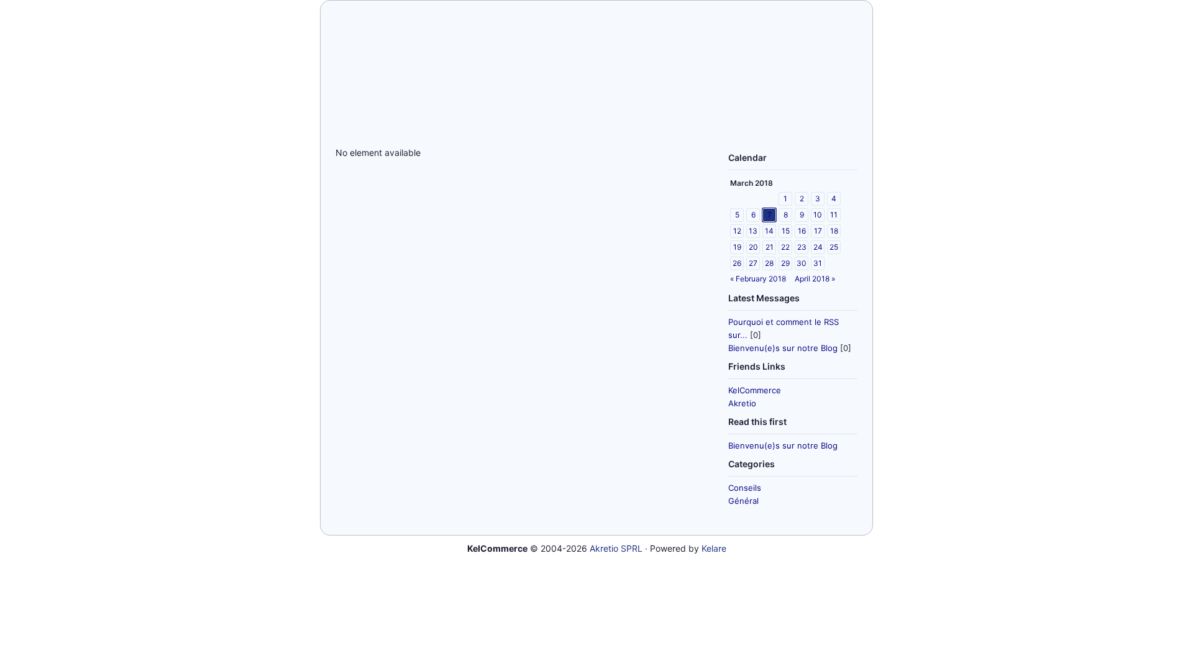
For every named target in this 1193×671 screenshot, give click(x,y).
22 (785, 247)
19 (737, 247)
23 (802, 247)
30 (802, 263)
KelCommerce (754, 390)
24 (818, 247)
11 (834, 214)
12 (737, 230)
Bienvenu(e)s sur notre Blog (783, 348)
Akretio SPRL (616, 548)
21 (770, 247)
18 (834, 230)
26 (737, 263)
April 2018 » (815, 278)
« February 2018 (758, 278)
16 (802, 230)
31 (817, 263)
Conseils (744, 488)
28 (769, 263)
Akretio (742, 403)
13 (753, 230)
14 (769, 230)
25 (834, 247)
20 (753, 247)
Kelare (714, 548)
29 (785, 263)
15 (786, 230)
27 (753, 263)
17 (818, 230)
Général (743, 501)
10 (817, 214)
